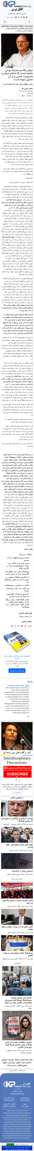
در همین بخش (17, 797)
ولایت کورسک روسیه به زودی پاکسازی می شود (17, 902)
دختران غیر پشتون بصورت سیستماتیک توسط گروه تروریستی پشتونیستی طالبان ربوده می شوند (18, 1000)
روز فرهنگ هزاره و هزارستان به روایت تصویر (18, 954)
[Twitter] (25, 626)
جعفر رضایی (28, 88)
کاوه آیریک (6, 824)
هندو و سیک (26, 1062)
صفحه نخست (29, 26)
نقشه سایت (25, 1106)
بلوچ (5, 1062)
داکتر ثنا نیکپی (11, 906)
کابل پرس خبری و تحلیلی (10, 959)
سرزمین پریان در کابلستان (22, 871)
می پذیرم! (10, 1145)
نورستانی (11, 1062)
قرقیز (18, 1062)
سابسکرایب (17, 792)
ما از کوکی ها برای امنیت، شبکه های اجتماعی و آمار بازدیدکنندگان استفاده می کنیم (17, 1148)
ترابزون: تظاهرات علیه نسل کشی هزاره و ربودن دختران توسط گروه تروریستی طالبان (18, 1045)
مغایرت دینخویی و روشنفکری (17, 585)
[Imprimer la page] (26, 96)
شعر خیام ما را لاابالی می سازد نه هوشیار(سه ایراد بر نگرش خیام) (18, 565)
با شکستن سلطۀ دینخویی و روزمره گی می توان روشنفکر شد (16, 579)
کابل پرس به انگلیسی (9, 1106)
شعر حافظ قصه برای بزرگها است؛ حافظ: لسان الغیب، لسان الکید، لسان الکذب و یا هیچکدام (17, 603)
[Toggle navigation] (4, 22)
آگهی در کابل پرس (9, 1104)
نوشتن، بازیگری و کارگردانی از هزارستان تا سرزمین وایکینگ (17, 820)
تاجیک (17, 1059)
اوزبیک (10, 1059)
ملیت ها (29, 1059)
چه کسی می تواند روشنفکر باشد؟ (17, 589)
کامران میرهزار (16, 824)
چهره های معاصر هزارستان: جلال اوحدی (19, 846)
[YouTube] (22, 626)
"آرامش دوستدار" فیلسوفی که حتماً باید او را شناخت (17, 595)
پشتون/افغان (22, 1065)
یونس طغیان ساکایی (13, 874)
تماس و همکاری (9, 1100)
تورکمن (4, 1059)
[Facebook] (30, 96)
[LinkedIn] (28, 96)
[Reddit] (24, 96)
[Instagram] (15, 626)
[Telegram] (18, 626)
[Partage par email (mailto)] (32, 96)
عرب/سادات (11, 1065)
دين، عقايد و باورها (26, 616)
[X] (22, 96)
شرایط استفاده (25, 1100)
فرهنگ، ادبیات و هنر (16, 26)
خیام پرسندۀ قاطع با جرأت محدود (18, 558)
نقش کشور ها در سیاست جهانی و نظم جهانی (17, 928)
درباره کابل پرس (9, 1098)
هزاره (23, 1059)
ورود (25, 1104)
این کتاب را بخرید (17, 670)
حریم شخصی (25, 1098)
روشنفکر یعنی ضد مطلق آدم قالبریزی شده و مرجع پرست (17, 572)
